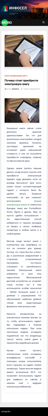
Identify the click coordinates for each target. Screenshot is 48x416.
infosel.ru (15, 89)
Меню (5, 23)
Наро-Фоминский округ (16, 76)
